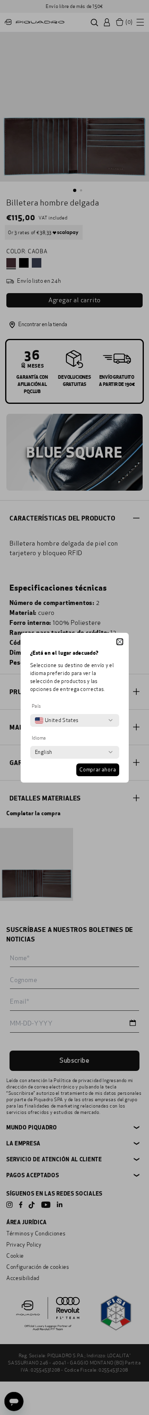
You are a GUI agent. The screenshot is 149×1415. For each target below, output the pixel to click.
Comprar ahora (97, 770)
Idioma (39, 738)
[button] (120, 642)
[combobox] (57, 720)
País (36, 706)
